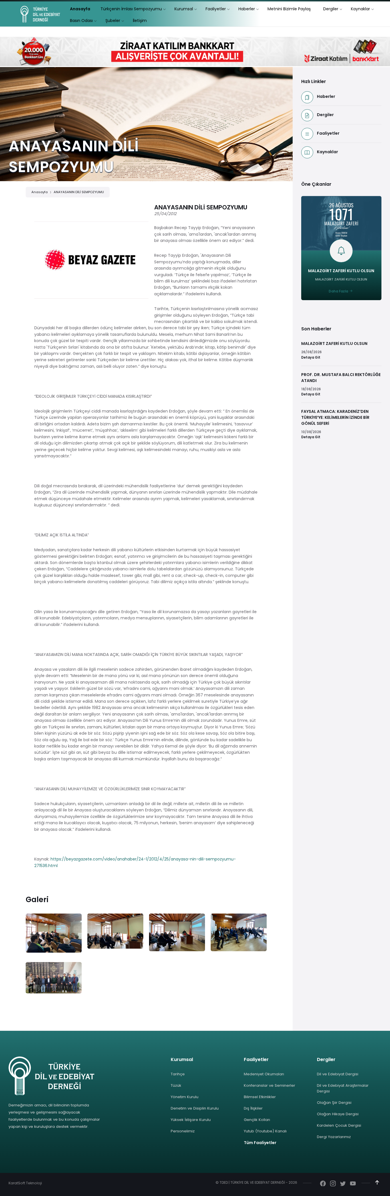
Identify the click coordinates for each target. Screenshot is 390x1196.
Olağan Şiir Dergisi (334, 1102)
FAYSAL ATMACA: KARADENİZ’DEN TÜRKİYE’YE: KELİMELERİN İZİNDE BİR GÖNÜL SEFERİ (335, 417)
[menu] (80, 9)
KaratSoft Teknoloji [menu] (25, 1183)
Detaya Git (310, 357)
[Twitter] (343, 1184)
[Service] (54, 933)
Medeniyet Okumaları (264, 1074)
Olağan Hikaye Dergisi (338, 1114)
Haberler (326, 96)
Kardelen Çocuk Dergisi (339, 1125)
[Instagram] (333, 1184)
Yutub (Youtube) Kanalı (265, 1131)
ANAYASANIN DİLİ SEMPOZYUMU (79, 192)
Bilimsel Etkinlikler (260, 1097)
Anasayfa (39, 192)
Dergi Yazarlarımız (334, 1137)
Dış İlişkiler (253, 1108)
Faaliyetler (328, 133)
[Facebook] (323, 1184)
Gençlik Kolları (257, 1119)
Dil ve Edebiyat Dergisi (337, 1074)
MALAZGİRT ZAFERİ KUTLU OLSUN (341, 271)
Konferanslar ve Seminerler (269, 1085)
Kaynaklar (327, 152)
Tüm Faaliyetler (260, 1143)
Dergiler (325, 115)
